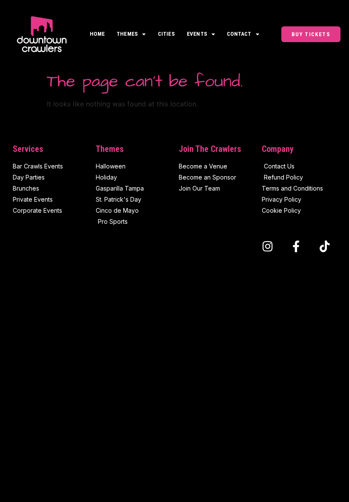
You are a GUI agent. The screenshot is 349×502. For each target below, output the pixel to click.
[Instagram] (267, 246)
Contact (239, 34)
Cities (166, 34)
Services (28, 149)
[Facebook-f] (296, 246)
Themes (127, 34)
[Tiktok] (324, 246)
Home (97, 34)
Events (197, 34)
